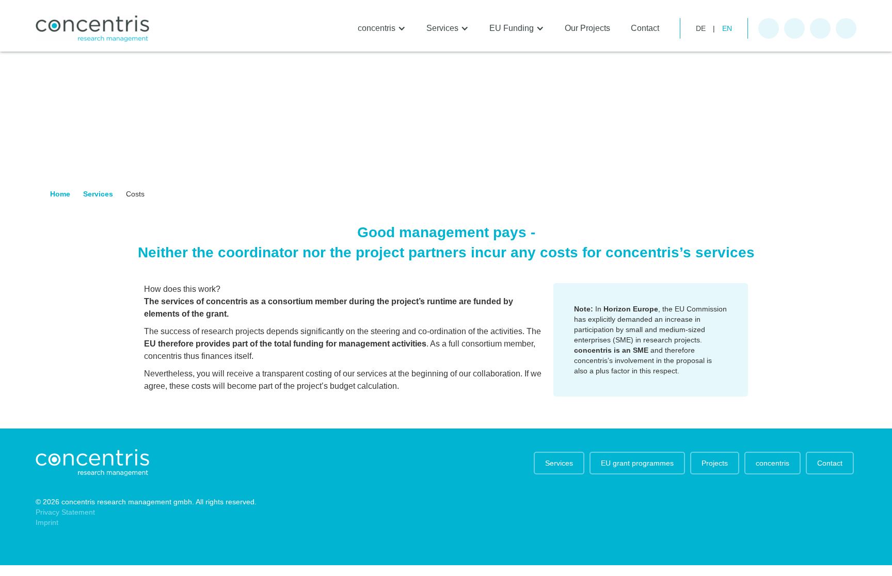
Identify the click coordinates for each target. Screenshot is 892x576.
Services (98, 194)
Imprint (47, 522)
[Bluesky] (794, 28)
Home (60, 194)
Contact (645, 28)
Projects (715, 463)
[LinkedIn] (846, 28)
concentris (772, 463)
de (701, 28)
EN (727, 28)
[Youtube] (820, 28)
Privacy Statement (65, 512)
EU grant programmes (637, 463)
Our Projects (587, 28)
